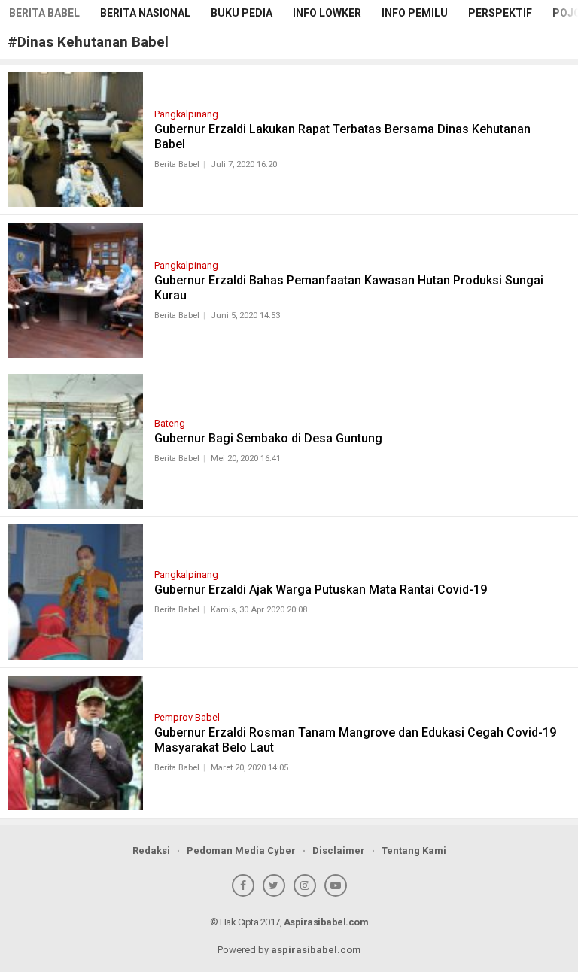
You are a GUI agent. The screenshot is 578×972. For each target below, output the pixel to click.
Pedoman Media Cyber (241, 850)
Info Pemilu (415, 13)
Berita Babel (44, 13)
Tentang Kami (414, 850)
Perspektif (500, 13)
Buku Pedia (241, 13)
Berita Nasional (145, 13)
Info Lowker (327, 13)
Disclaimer (338, 850)
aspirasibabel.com (316, 949)
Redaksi (151, 850)
